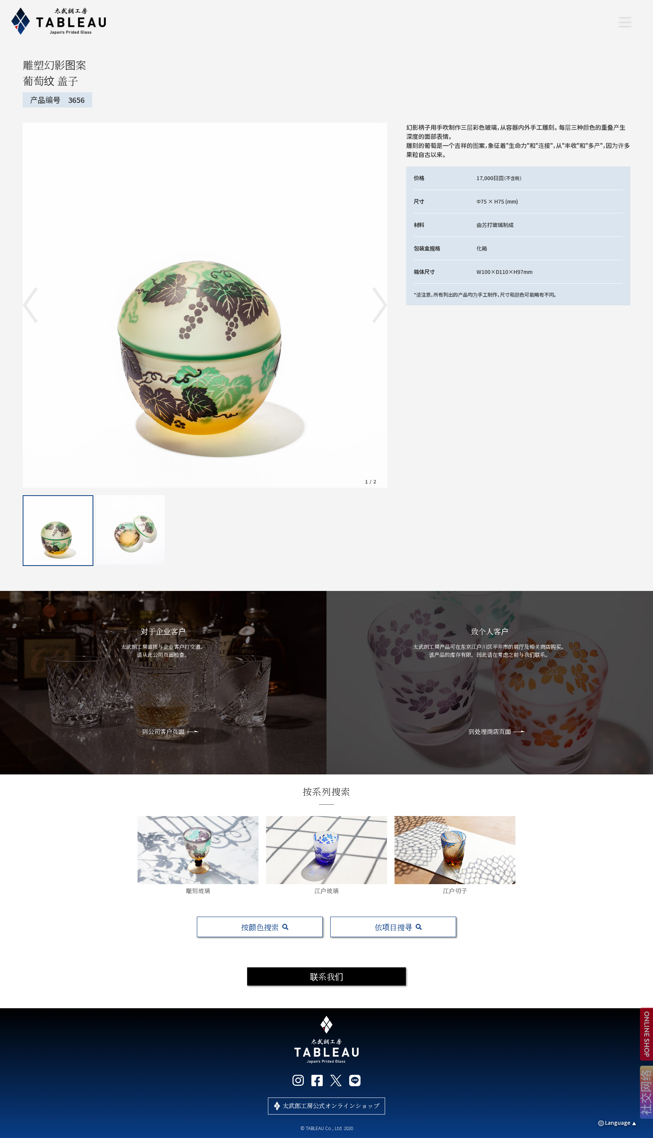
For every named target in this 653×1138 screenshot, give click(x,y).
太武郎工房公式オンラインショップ (331, 1105)
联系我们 (326, 976)
